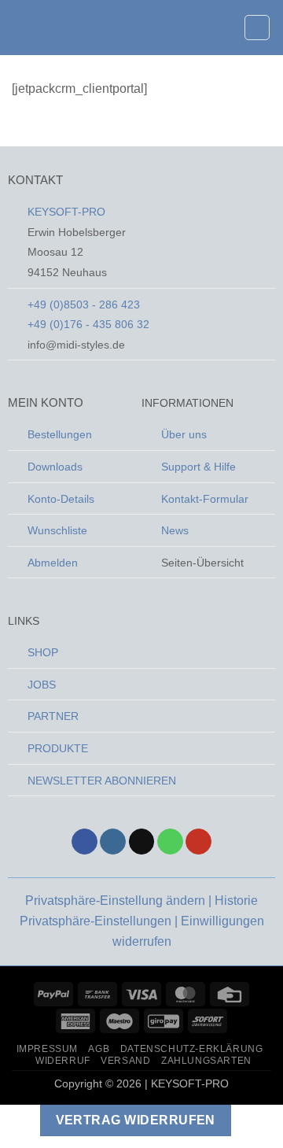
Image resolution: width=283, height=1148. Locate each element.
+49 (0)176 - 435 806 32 (88, 324)
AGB (98, 1048)
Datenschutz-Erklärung (191, 1048)
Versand (125, 1060)
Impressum (48, 1048)
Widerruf (62, 1060)
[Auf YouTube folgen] (198, 842)
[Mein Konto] (225, 27)
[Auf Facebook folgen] (84, 842)
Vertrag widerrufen (135, 1120)
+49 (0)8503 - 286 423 (84, 304)
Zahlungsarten (206, 1060)
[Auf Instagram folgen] (113, 842)
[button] (21, 27)
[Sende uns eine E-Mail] (142, 842)
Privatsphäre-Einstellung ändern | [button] (120, 900)
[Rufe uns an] (170, 842)
